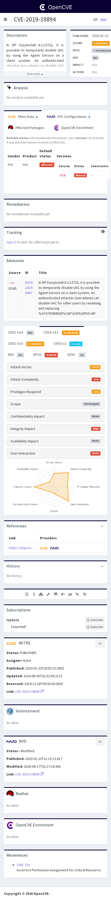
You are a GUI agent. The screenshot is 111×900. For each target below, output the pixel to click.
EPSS (44, 354)
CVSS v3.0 (25, 343)
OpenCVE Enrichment (76, 127)
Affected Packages (29, 127)
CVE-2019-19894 (35, 19)
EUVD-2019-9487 (29, 287)
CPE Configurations (72, 116)
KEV (15, 354)
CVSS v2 (67, 343)
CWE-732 (23, 865)
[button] (5, 19)
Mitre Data (26, 116)
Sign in (11, 242)
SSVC (75, 354)
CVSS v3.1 (61, 332)
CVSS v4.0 (20, 332)
